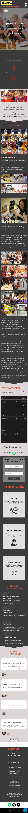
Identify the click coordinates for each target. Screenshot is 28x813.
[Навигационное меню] (26, 3)
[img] (5, 11)
